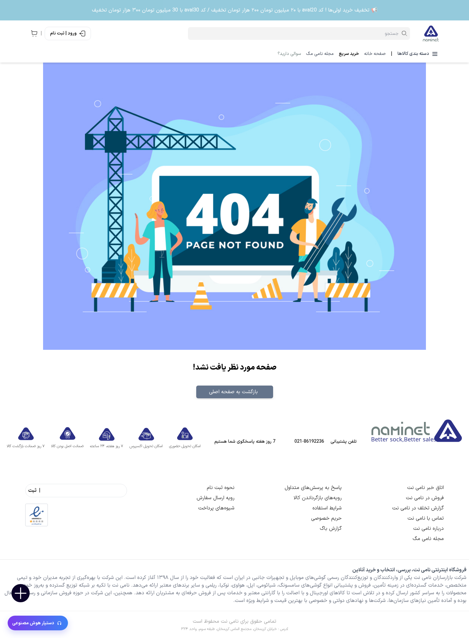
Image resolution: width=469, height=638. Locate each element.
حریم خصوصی (326, 518)
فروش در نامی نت (425, 498)
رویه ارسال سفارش (215, 498)
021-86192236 (309, 442)
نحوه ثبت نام (220, 488)
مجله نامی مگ (320, 54)
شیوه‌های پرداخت (216, 508)
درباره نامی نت (428, 528)
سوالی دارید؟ (289, 54)
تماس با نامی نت (425, 518)
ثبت (32, 490)
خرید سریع (349, 54)
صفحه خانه (375, 54)
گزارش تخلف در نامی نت (418, 508)
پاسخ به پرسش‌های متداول (313, 488)
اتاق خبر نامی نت (425, 488)
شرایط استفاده (327, 508)
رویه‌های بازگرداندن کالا (318, 498)
